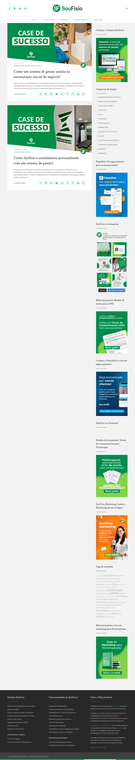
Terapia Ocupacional (108, 145)
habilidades (122, 593)
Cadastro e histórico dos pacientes (61, 709)
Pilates (101, 136)
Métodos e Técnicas (107, 132)
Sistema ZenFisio (81, 20)
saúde (107, 608)
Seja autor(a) (48, 20)
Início (34, 20)
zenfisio (100, 616)
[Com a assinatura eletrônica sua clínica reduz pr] (104, 249)
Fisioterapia (103, 123)
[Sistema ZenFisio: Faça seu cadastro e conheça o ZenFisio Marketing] (112, 537)
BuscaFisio (98, 20)
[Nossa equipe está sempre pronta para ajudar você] (119, 249)
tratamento (100, 614)
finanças (114, 587)
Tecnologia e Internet (108, 140)
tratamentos (108, 614)
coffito (118, 579)
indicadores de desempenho (103, 596)
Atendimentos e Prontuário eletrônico (62, 713)
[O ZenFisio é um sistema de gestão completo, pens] (104, 280)
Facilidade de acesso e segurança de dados (64, 729)
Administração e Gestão (22, 65)
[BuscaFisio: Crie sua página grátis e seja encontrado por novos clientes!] (112, 394)
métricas (98, 599)
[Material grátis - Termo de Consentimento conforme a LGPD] (112, 332)
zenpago (108, 617)
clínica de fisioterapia (109, 579)
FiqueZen (102, 119)
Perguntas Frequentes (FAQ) (17, 722)
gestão (114, 593)
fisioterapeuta (101, 590)
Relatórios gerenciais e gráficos (60, 719)
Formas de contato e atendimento (19, 742)
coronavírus (108, 584)
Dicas (100, 114)
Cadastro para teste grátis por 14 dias (21, 716)
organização (113, 599)
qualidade (108, 605)
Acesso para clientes (14, 719)
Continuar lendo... (20, 94)
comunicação (108, 581)
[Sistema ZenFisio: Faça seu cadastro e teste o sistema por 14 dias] (112, 60)
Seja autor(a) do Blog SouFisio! (101, 725)
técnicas (115, 613)
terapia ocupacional (114, 611)
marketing (122, 596)
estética (103, 587)
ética (112, 617)
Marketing (103, 127)
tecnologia (102, 610)
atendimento (110, 575)
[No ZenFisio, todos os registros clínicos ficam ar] (119, 280)
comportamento (100, 581)
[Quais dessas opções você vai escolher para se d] (119, 265)
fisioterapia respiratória (103, 593)
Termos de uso (12, 726)
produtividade (120, 602)
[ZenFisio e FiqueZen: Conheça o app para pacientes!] (112, 195)
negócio (104, 599)
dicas (115, 584)
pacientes (101, 602)
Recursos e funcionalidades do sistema (21, 706)
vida (120, 614)
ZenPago (102, 153)
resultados (100, 607)
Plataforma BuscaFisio (15, 729)
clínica (99, 578)
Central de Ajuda (13, 739)
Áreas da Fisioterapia (107, 101)
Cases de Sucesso (36, 65)
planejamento (111, 602)
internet (113, 596)
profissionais (100, 605)
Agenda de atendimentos (58, 706)
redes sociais (116, 605)
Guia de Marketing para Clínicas (60, 742)
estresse (98, 587)
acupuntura (99, 576)
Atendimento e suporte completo (61, 732)
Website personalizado (57, 726)
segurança (112, 608)
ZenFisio (28, 152)
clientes (120, 576)
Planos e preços (13, 709)
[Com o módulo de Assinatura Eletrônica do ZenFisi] (104, 265)
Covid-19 (102, 110)
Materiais (64, 20)
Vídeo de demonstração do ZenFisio (20, 713)
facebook (109, 587)
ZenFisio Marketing (56, 722)
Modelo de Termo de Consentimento (62, 745)
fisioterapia (115, 590)
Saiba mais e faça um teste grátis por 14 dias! (100, 758)
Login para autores (98, 747)
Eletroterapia (121, 584)
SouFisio (120, 728)
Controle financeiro (56, 716)
